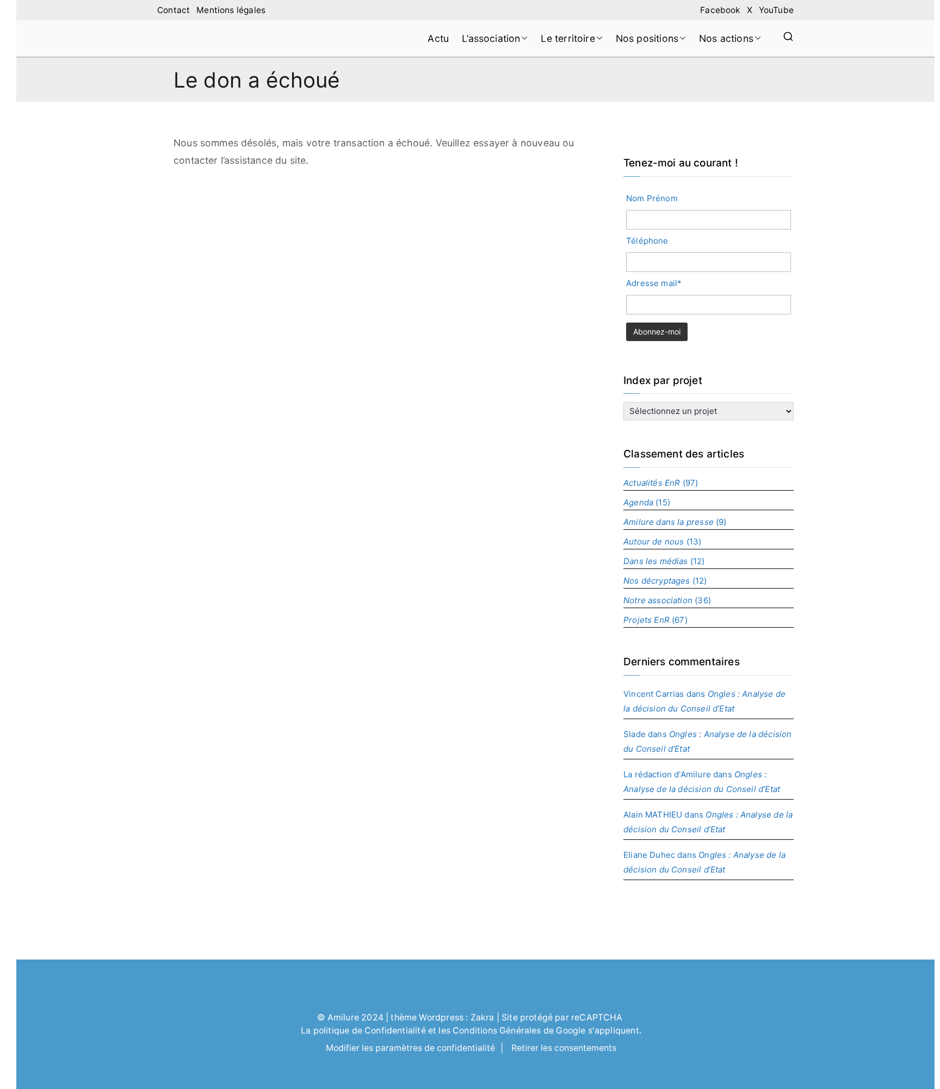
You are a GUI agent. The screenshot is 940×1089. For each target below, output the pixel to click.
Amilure (343, 1017)
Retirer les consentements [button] (563, 1048)
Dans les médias (655, 561)
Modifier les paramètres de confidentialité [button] (410, 1048)
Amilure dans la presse (668, 522)
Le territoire (568, 38)
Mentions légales (230, 10)
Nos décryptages (656, 581)
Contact (173, 10)
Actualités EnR (651, 483)
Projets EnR (646, 620)
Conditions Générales (497, 1030)
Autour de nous (653, 541)
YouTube (776, 10)
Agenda (638, 502)
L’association (491, 38)
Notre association (657, 600)
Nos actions (726, 38)
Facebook (720, 10)
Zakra (482, 1017)
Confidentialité (395, 1030)
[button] (524, 38)
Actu (438, 38)
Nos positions (647, 38)
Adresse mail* (654, 283)
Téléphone (647, 241)
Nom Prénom (652, 198)
